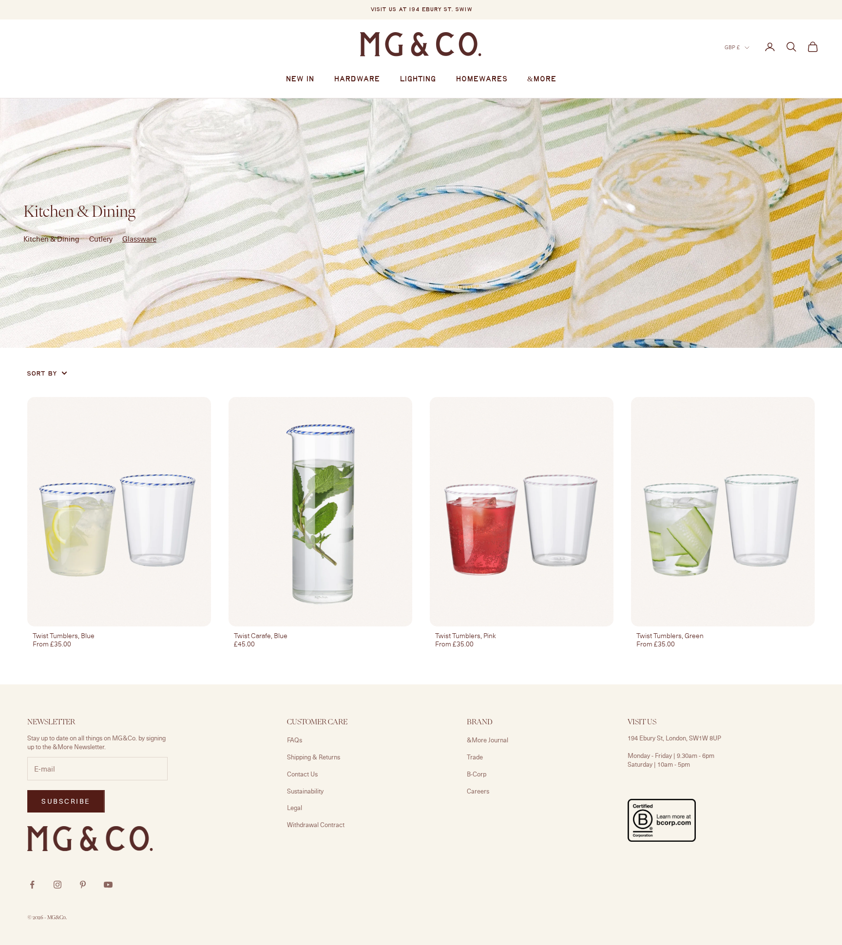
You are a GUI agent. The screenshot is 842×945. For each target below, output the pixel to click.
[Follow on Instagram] (57, 884)
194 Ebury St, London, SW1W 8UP (674, 738)
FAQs (294, 740)
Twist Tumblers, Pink (465, 635)
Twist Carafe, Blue (260, 635)
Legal (294, 807)
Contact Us (302, 774)
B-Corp (476, 774)
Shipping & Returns (313, 757)
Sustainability (305, 791)
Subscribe (66, 801)
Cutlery (101, 239)
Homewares (482, 79)
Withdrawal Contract (315, 824)
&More (541, 79)
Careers (478, 791)
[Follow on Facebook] (32, 884)
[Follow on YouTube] (108, 884)
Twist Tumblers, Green (670, 635)
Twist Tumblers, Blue (64, 635)
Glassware (139, 239)
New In (300, 79)
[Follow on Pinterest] (83, 884)
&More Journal (487, 740)
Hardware (357, 79)
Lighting (418, 79)
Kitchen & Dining (51, 239)
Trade (475, 757)
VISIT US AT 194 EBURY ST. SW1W (421, 9)
